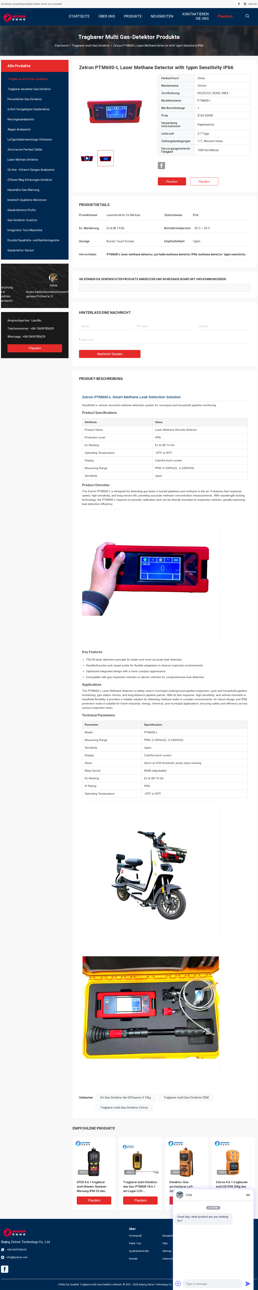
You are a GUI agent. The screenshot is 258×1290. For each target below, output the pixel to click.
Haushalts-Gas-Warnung (23, 189)
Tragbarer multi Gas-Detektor (91, 45)
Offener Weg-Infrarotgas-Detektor (29, 179)
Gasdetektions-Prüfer (21, 210)
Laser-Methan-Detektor (22, 159)
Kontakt (133, 1258)
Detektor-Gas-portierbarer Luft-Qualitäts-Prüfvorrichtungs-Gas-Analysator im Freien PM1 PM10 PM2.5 (187, 1187)
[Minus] (248, 1194)
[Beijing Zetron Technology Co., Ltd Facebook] (239, 4)
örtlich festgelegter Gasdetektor (28, 109)
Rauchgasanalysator (20, 119)
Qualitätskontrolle (139, 1251)
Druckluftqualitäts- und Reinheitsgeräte (33, 240)
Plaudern (35, 348)
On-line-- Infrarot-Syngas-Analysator (31, 169)
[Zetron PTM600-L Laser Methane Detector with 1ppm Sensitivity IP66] (115, 110)
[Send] (248, 1283)
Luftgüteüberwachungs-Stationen (29, 139)
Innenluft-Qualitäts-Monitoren (27, 200)
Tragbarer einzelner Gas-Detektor (29, 89)
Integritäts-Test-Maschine (24, 230)
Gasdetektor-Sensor (20, 250)
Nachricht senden (109, 354)
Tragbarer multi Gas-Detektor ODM (186, 1097)
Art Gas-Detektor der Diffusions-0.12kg (125, 1097)
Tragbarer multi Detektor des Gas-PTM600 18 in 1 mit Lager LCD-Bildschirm (140, 1187)
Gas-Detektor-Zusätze (22, 220)
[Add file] (178, 1283)
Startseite (61, 45)
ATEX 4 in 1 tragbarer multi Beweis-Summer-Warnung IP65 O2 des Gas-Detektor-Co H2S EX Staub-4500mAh (94, 1187)
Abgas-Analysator (19, 129)
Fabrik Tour (135, 1243)
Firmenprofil (135, 1235)
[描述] (247, 16)
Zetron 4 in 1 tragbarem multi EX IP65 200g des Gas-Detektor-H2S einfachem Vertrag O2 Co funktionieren (233, 1187)
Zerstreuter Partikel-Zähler (25, 149)
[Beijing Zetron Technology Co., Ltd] (14, 17)
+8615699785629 (34, 336)
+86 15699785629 (42, 328)
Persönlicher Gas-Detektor (24, 99)
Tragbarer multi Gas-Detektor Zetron (124, 1107)
